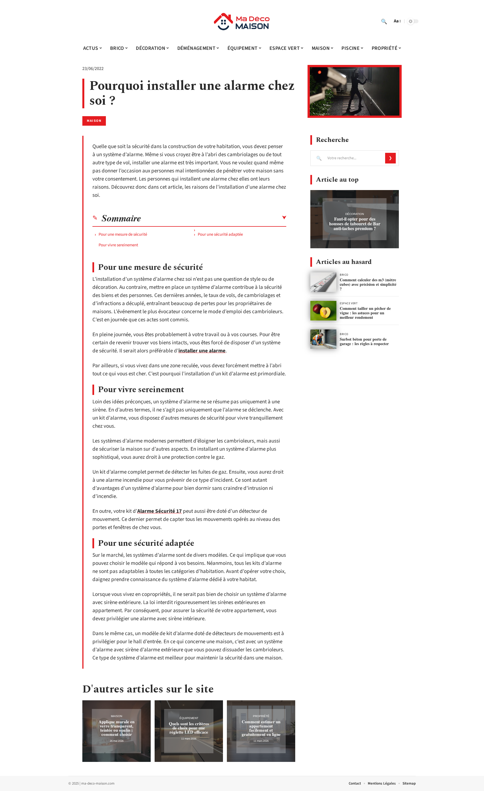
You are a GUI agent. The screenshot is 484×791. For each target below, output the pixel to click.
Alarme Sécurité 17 (159, 511)
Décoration (354, 214)
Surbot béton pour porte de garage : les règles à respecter (364, 341)
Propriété (261, 716)
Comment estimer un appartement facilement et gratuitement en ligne (261, 728)
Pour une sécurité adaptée (220, 234)
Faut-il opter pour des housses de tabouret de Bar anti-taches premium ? (354, 223)
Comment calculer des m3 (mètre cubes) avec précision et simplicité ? (368, 284)
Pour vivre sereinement (118, 245)
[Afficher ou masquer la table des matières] (213, 217)
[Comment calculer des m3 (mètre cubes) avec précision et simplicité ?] (323, 282)
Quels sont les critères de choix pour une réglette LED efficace (189, 727)
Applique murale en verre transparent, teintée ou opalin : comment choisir (116, 728)
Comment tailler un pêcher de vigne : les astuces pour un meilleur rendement (365, 312)
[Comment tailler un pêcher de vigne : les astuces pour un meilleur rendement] (323, 310)
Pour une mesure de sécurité (123, 234)
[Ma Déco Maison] (242, 21)
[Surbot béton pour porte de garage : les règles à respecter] (323, 339)
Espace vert (349, 303)
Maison (94, 120)
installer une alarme (201, 351)
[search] (384, 21)
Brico (344, 275)
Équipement (189, 718)
